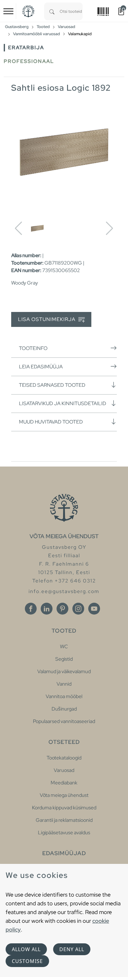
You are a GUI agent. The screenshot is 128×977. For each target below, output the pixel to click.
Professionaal (29, 61)
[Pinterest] (62, 609)
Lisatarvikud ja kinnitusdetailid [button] (62, 403)
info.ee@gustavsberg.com (64, 591)
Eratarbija (26, 47)
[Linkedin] (47, 609)
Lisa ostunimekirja (47, 319)
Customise (27, 961)
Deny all (71, 949)
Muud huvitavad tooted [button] (51, 422)
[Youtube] (94, 609)
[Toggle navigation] (8, 11)
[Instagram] (78, 609)
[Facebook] (31, 609)
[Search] (52, 11)
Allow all (26, 949)
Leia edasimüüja (41, 366)
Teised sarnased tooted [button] (52, 385)
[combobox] (71, 11)
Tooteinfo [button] (33, 348)
